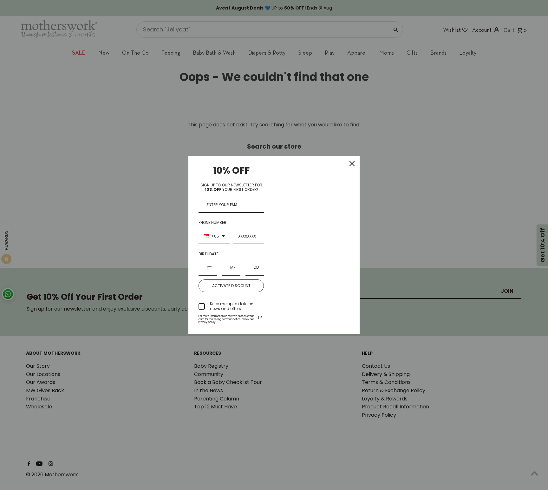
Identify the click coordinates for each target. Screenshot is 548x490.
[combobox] (214, 236)
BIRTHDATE (209, 254)
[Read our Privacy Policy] (260, 317)
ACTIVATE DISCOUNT (231, 285)
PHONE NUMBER (212, 222)
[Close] (352, 163)
